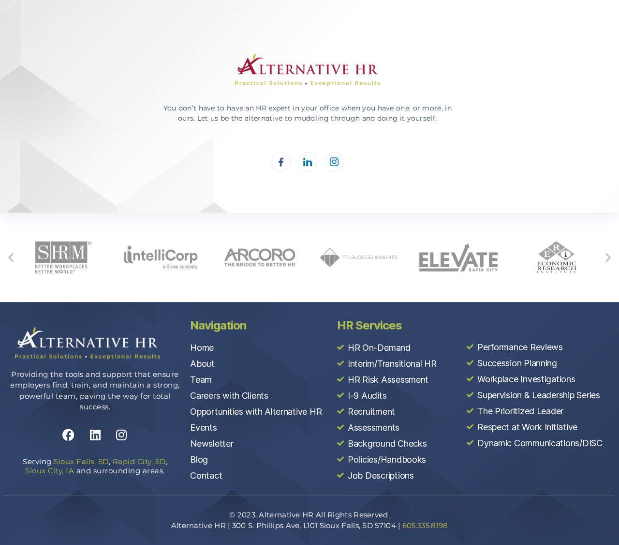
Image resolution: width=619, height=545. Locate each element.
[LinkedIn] (307, 161)
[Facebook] (281, 161)
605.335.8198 (425, 525)
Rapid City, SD (139, 461)
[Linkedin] (95, 435)
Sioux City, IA (49, 470)
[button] (11, 257)
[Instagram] (333, 161)
